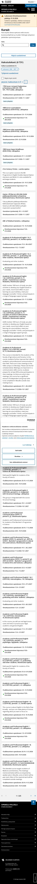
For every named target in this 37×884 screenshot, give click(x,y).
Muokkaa (17, 456)
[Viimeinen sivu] (35, 796)
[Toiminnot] (25, 82)
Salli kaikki (18, 450)
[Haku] (28, 9)
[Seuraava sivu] (31, 796)
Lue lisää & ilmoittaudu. (12, 25)
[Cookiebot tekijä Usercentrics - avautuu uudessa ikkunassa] (27, 420)
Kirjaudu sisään (31, 5)
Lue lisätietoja (27, 445)
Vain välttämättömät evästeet (18, 462)
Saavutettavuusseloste (7, 846)
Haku (3, 42)
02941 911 (16, 869)
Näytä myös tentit (10, 78)
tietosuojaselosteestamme (25, 438)
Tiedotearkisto (4, 818)
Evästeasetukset (5, 850)
